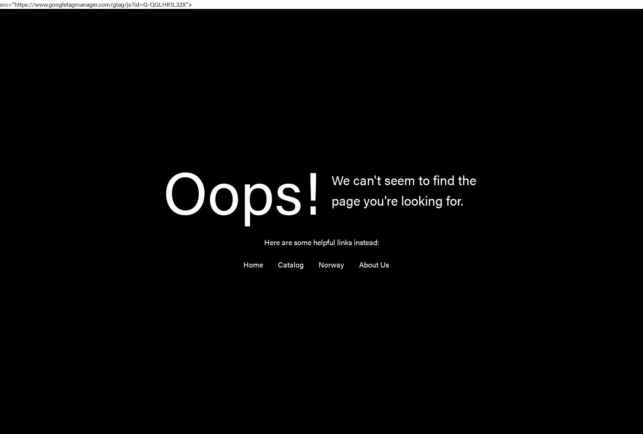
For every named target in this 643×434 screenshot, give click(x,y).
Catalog (291, 264)
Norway (331, 264)
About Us (374, 264)
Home (253, 264)
